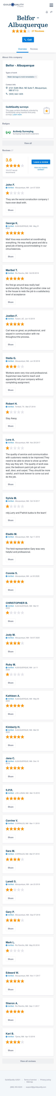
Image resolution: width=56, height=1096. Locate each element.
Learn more (17, 114)
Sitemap (29, 1082)
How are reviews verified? (40, 168)
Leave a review (41, 161)
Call (29, 39)
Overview (22, 48)
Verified (10, 187)
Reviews (34, 48)
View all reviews (28, 1061)
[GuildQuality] (13, 5)
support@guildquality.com (36, 1087)
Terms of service (30, 1079)
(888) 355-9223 (16, 1087)
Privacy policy (45, 1079)
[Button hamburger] (51, 5)
